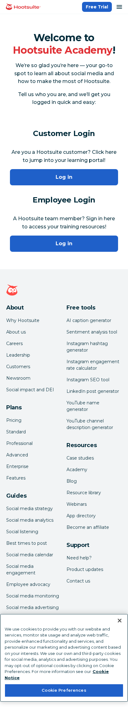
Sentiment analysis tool (91, 332)
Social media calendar (29, 555)
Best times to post (26, 543)
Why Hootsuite (22, 320)
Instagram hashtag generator (87, 347)
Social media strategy (29, 508)
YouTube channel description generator (89, 424)
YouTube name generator (82, 406)
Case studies (80, 458)
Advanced (17, 455)
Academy (76, 469)
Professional (19, 443)
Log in (64, 177)
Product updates (84, 569)
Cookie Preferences (64, 690)
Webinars (76, 504)
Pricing (13, 420)
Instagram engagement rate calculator (92, 365)
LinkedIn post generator (92, 391)
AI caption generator (88, 320)
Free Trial (97, 6)
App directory (81, 516)
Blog (71, 481)
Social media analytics (29, 520)
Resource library (83, 492)
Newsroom (18, 378)
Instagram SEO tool (87, 380)
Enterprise (17, 466)
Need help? (79, 558)
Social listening (22, 531)
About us (16, 332)
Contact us (78, 581)
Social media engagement (20, 569)
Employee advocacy (28, 584)
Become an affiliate (87, 527)
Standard (16, 432)
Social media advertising (32, 607)
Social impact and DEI (30, 390)
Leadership (18, 355)
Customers (18, 366)
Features (15, 478)
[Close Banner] (119, 620)
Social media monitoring (32, 596)
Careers (14, 343)
